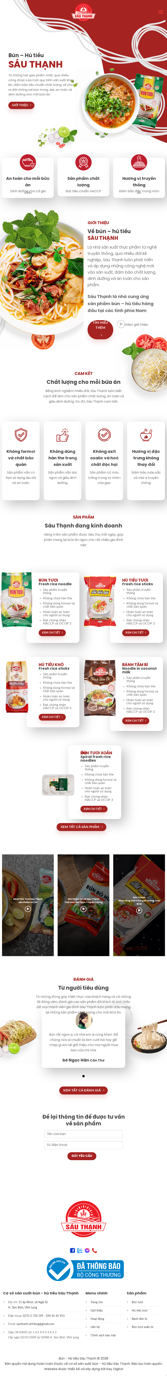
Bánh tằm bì (139, 1318)
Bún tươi (137, 1302)
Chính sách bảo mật (103, 1335)
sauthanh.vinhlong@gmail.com (35, 1324)
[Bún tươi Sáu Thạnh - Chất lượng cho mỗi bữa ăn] (83, 12)
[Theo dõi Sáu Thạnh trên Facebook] (72, 1250)
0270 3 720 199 (33, 1315)
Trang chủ (97, 1302)
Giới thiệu (97, 1310)
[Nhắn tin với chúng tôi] (87, 1250)
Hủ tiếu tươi (139, 1310)
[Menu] (161, 12)
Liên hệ (95, 1327)
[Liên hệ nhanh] (94, 1250)
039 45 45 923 (55, 1315)
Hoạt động (97, 1318)
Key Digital (114, 1369)
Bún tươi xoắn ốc (143, 1327)
